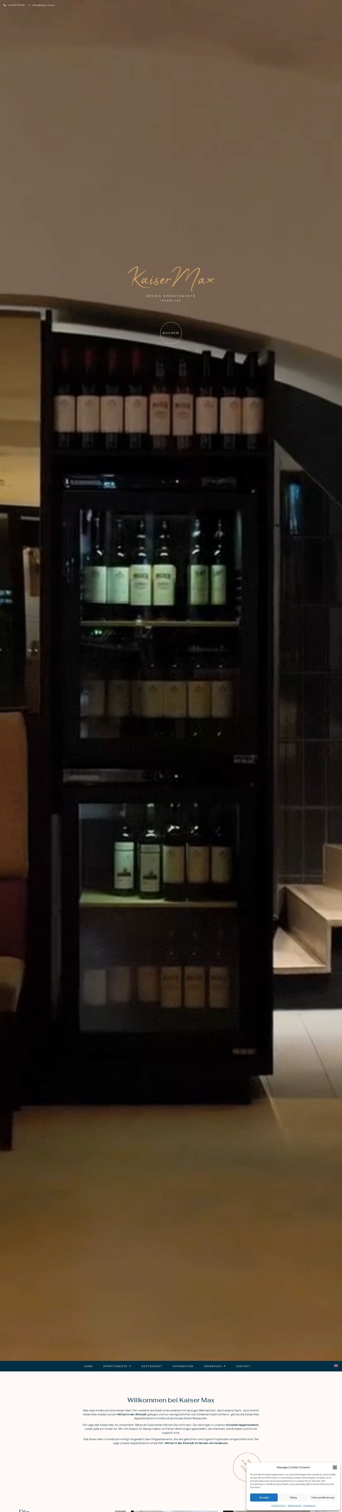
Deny (293, 1497)
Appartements (115, 1366)
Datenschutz (294, 1505)
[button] (335, 1467)
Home (88, 1366)
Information (183, 1366)
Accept (264, 1497)
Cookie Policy (278, 1505)
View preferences (323, 1497)
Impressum (309, 1505)
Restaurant (152, 1366)
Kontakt (243, 1366)
